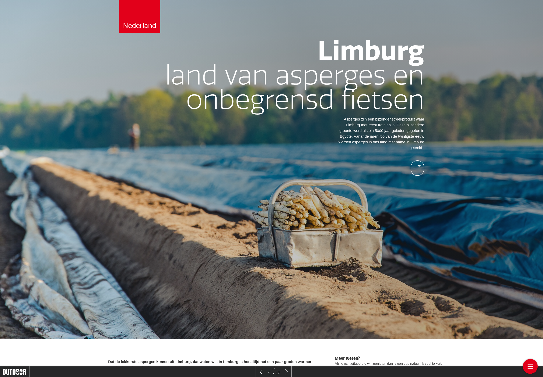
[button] (417, 168)
